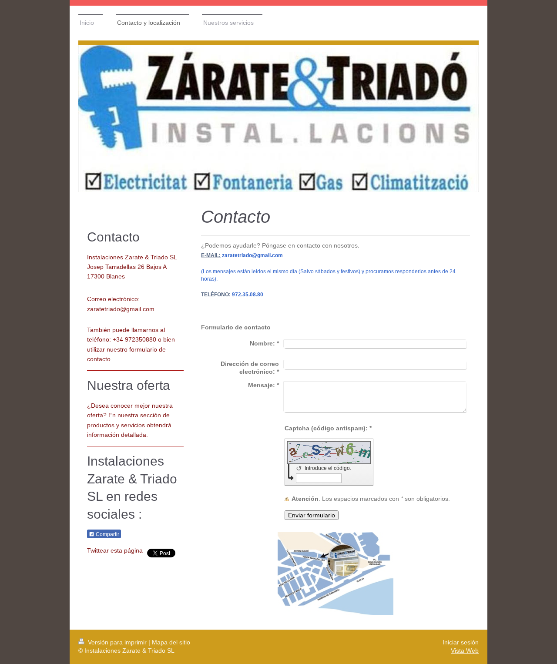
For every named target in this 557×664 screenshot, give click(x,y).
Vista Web (465, 650)
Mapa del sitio (171, 642)
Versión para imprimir (117, 642)
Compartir (106, 534)
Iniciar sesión (461, 642)
